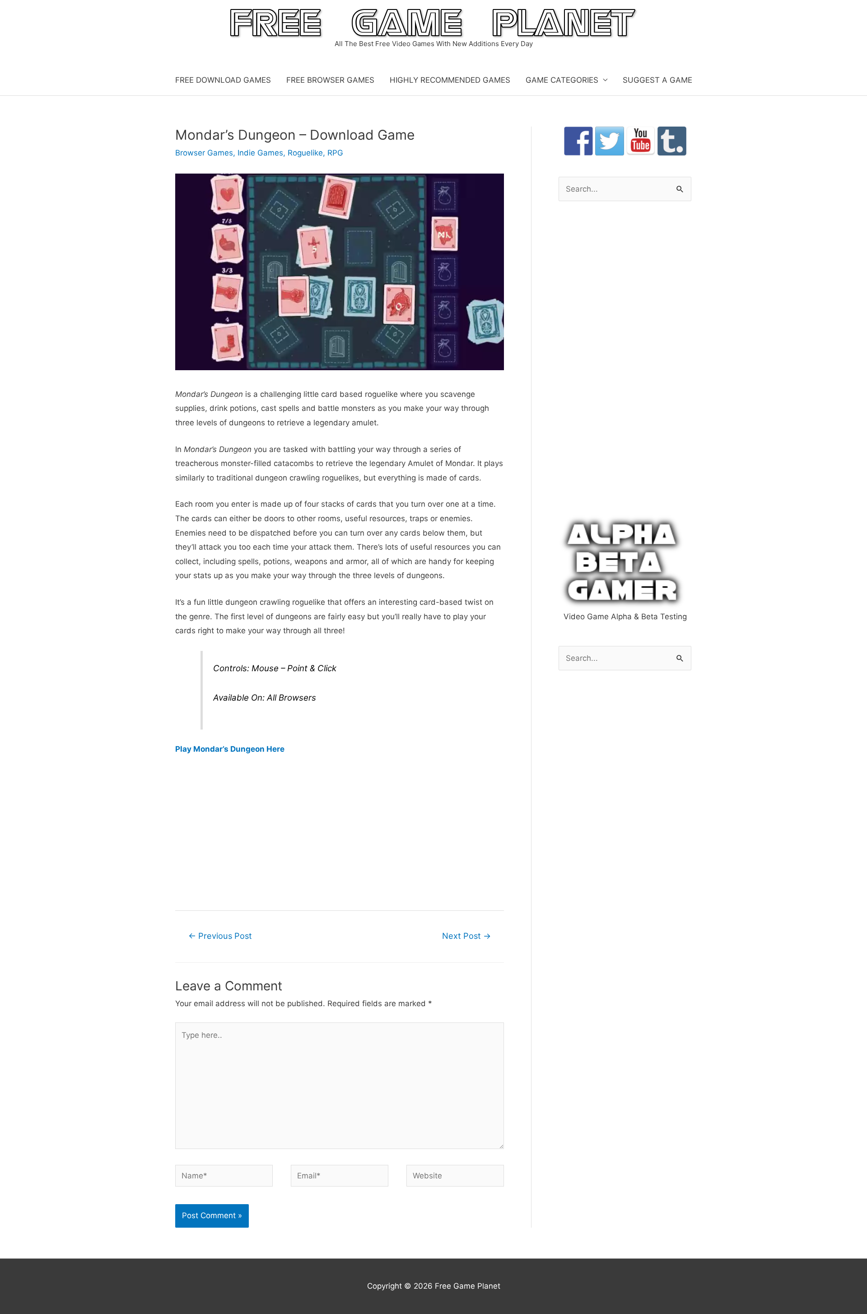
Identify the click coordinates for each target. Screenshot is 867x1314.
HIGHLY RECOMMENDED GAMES (450, 80)
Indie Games (260, 152)
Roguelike (305, 152)
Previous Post (220, 936)
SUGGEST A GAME (657, 80)
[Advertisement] (339, 832)
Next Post (466, 936)
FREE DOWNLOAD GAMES (223, 80)
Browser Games (204, 152)
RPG (335, 152)
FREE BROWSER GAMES (330, 80)
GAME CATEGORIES (562, 80)
